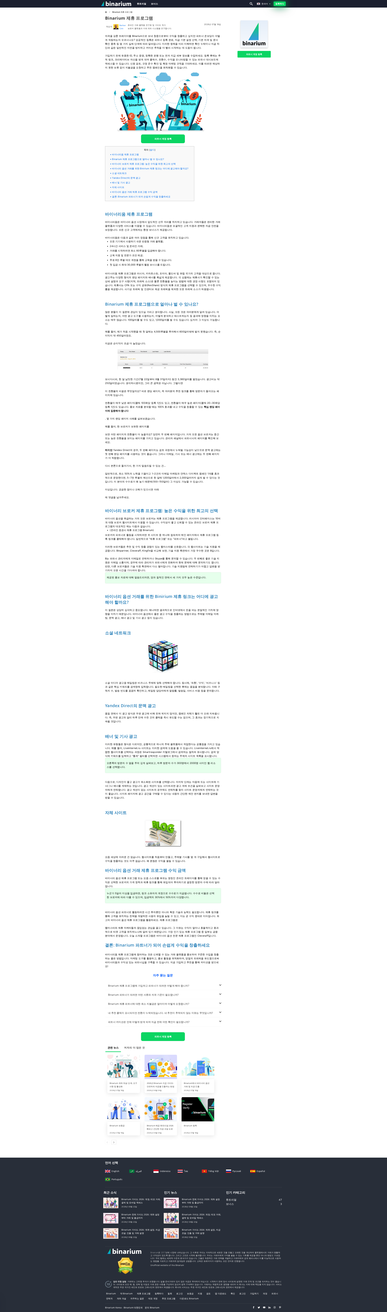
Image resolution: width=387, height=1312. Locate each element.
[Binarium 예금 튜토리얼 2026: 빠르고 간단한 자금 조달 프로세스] (161, 1109)
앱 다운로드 (220, 1293)
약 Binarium (126, 1293)
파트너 (275, 1293)
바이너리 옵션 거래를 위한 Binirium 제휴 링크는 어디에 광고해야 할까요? (150, 168)
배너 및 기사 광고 (121, 182)
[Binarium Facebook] (252, 1308)
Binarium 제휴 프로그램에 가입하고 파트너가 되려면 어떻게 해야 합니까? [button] (148, 985)
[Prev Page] (107, 1142)
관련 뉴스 (113, 1047)
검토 (208, 1293)
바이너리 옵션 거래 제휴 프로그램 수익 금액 (135, 191)
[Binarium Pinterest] (278, 1308)
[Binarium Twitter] (257, 1308)
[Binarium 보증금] (123, 1109)
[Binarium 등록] (198, 1109)
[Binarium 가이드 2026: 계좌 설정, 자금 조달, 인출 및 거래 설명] (110, 1233)
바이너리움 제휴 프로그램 (125, 154)
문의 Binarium (152, 1307)
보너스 (154, 3)
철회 (170, 1293)
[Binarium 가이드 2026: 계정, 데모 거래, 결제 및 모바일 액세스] (110, 1202)
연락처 (109, 1298)
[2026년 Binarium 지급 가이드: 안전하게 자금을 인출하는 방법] (161, 1067)
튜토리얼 (141, 3)
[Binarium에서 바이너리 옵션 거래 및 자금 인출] (198, 1067)
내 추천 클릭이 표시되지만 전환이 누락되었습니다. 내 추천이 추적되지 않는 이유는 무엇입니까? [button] (160, 1013)
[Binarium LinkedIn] (268, 1308)
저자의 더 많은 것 (134, 1047)
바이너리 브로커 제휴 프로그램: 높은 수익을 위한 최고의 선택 (144, 163)
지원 (200, 1293)
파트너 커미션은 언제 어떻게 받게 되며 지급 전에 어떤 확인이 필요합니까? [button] (148, 1022)
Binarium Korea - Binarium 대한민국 (124, 1307)
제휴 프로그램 (144, 1293)
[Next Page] (113, 1142)
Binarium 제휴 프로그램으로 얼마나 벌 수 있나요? (138, 159)
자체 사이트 (118, 187)
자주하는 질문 (137, 1298)
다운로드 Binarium (189, 1298)
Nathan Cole (122, 27)
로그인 (179, 1293)
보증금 (190, 1293)
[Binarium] (254, 46)
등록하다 (279, 3)
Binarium (111, 1293)
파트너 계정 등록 (254, 54)
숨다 (152, 149)
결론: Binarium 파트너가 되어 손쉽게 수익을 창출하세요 (141, 196)
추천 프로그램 (169, 1298)
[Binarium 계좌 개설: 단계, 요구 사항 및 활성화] (123, 1067)
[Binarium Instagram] (273, 1308)
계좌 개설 (121, 1298)
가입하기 (254, 1293)
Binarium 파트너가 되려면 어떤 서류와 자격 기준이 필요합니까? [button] (143, 994)
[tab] (163, 986)
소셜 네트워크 (119, 173)
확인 (233, 1293)
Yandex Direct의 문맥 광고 (126, 177)
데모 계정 (153, 1298)
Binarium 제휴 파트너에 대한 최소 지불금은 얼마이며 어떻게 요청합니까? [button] (148, 1003)
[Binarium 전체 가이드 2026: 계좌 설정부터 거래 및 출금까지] (110, 1217)
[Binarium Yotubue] (262, 1308)
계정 (265, 1293)
